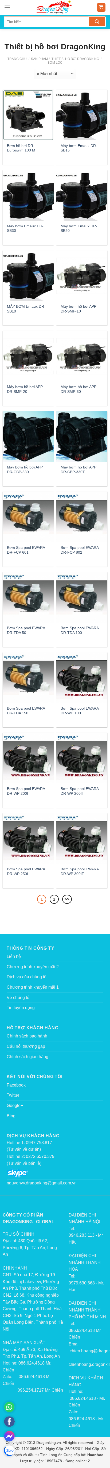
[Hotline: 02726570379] (9, 1407)
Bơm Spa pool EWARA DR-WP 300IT (80, 871)
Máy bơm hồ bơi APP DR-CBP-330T (78, 469)
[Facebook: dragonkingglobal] (9, 1421)
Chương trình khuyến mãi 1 (33, 987)
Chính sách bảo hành (27, 1036)
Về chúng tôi (18, 997)
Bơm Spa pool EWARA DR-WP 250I (26, 871)
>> (67, 899)
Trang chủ (17, 59)
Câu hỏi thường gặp (26, 1046)
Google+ (15, 1105)
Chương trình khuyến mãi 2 (33, 967)
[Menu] (7, 7)
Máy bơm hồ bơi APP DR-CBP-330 (25, 469)
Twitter (13, 1095)
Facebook (16, 1085)
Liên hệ (14, 956)
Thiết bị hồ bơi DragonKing (75, 59)
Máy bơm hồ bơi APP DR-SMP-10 (78, 309)
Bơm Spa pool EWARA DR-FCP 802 (80, 550)
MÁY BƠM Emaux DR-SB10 (26, 309)
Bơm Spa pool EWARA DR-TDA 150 (26, 710)
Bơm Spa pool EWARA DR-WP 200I (26, 791)
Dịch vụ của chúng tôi (27, 977)
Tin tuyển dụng (21, 1007)
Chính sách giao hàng (27, 1056)
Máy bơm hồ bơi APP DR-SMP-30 (78, 389)
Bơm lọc (55, 62)
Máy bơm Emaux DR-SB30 (25, 228)
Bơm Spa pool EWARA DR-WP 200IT (80, 791)
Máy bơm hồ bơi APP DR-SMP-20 (25, 389)
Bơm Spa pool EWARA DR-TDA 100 (80, 630)
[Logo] (54, 7)
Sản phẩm (39, 59)
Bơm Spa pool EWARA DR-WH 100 (80, 710)
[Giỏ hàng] (101, 7)
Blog (11, 1116)
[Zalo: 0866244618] (9, 1450)
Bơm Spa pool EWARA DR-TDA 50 (26, 630)
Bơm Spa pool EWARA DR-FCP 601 (26, 550)
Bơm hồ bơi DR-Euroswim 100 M (21, 148)
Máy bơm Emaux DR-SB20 (79, 228)
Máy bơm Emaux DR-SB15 (79, 148)
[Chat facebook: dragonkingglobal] (9, 1436)
